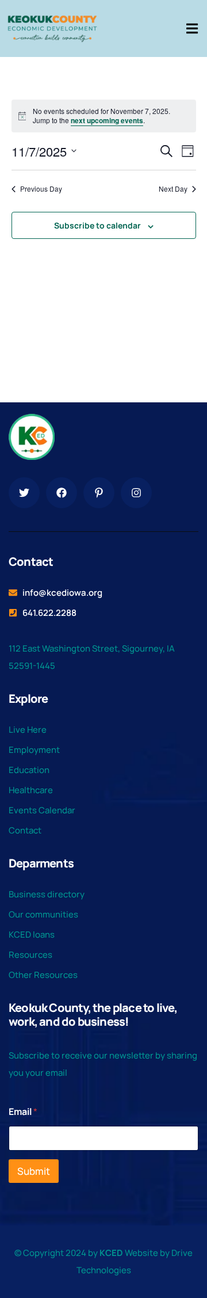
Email (23, 1111)
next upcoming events (107, 120)
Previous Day (41, 188)
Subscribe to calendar (97, 226)
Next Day (173, 188)
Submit (33, 1171)
